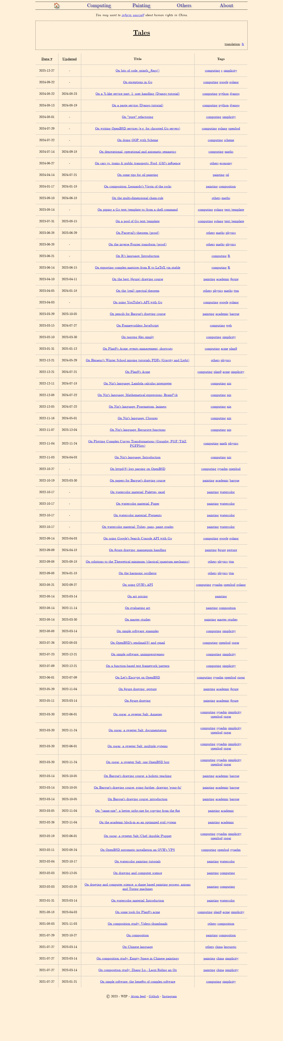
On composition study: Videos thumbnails (137, 924)
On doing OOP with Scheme (137, 140)
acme (224, 349)
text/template (234, 210)
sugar (235, 643)
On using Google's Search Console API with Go (137, 538)
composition (227, 186)
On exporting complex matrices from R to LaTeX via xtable (137, 267)
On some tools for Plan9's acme (137, 912)
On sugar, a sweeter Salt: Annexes (137, 714)
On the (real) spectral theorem (137, 291)
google (223, 82)
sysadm (222, 469)
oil (227, 175)
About (226, 5)
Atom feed (138, 996)
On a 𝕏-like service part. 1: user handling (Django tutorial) (138, 94)
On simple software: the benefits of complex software (137, 982)
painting (219, 175)
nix (229, 383)
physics (231, 233)
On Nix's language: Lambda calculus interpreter (138, 383)
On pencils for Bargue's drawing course (138, 314)
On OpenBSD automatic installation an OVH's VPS (137, 850)
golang (234, 82)
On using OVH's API (137, 585)
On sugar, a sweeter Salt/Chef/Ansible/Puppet (138, 836)
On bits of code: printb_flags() (138, 70)
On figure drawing (138, 701)
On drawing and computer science (137, 873)
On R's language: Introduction (137, 256)
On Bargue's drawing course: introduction (137, 799)
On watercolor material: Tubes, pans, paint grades (137, 527)
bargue (234, 314)
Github (154, 996)
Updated (69, 59)
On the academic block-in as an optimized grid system (137, 822)
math (223, 443)
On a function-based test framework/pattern (137, 666)
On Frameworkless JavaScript (137, 325)
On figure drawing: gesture (138, 689)
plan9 (233, 349)
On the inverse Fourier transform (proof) (138, 244)
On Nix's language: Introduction (138, 457)
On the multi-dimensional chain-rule (137, 198)
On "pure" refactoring (137, 117)
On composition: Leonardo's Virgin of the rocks (137, 186)
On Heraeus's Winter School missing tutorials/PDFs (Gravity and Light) (137, 360)
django (234, 94)
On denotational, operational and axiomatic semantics (137, 152)
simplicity (230, 70)
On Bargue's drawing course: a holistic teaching (138, 776)
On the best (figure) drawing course (137, 279)
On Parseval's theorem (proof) (137, 233)
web (229, 325)
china (219, 947)
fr (243, 44)
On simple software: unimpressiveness (137, 654)
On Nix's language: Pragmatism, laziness (137, 407)
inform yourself (133, 15)
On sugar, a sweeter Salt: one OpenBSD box (137, 762)
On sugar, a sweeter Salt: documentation (138, 730)
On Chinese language (137, 947)
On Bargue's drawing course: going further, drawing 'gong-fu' (137, 787)
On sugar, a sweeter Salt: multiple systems (138, 746)
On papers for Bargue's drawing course (137, 480)
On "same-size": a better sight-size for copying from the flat (137, 811)
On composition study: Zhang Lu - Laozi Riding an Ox (137, 970)
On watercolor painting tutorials (138, 861)
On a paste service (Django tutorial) (137, 105)
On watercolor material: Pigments (138, 515)
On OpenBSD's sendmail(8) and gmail (137, 643)
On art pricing (137, 596)
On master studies (137, 619)
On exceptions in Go (137, 82)
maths (229, 152)
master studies (227, 619)
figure (234, 279)
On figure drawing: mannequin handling (137, 550)
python (224, 94)
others (214, 163)
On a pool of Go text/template (138, 221)
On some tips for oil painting (137, 175)
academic (222, 279)
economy (226, 163)
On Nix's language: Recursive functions (138, 430)
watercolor (227, 492)
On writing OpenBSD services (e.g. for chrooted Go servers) (137, 128)
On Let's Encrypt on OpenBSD (137, 677)
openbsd (234, 128)
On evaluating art (137, 608)
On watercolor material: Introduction (137, 900)
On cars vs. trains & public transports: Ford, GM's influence (137, 163)
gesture (232, 550)
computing (212, 70)
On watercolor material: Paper (137, 504)
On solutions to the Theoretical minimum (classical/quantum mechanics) (138, 562)
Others (184, 5)
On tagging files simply (137, 337)
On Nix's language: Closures (138, 418)
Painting (141, 5)
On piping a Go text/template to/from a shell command (138, 210)
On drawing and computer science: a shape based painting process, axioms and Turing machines (138, 887)
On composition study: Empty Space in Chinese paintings (138, 958)
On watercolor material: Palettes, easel (137, 492)
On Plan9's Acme (137, 372)
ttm (236, 291)
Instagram (169, 996)
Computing (99, 5)
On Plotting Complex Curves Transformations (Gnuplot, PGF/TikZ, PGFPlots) (137, 443)
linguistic (230, 947)
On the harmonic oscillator (138, 573)
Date (45, 59)
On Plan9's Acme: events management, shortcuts (138, 349)
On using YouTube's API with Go (137, 302)
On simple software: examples (138, 631)
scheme (229, 140)
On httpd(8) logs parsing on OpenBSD (137, 469)
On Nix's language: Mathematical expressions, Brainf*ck (138, 395)
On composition (137, 935)
